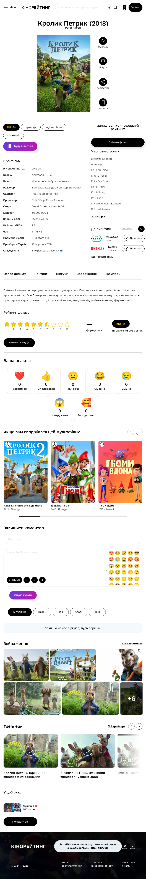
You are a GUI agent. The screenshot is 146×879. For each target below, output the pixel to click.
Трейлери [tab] (113, 273)
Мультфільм (54, 127)
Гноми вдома (106, 505)
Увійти (135, 7)
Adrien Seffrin (57, 206)
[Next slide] (139, 726)
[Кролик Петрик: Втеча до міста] (26, 472)
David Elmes (39, 206)
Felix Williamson (101, 209)
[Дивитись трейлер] (31, 751)
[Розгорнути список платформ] (141, 229)
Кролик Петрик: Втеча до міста (23, 505)
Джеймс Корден (101, 158)
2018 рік (36, 168)
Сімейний (13, 135)
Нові (61, 611)
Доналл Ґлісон (100, 170)
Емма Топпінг (54, 200)
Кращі (42, 611)
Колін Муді (98, 192)
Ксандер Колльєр (56, 187)
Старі (78, 611)
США (49, 175)
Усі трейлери (116, 726)
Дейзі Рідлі (98, 186)
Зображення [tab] (87, 273)
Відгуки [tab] (62, 273)
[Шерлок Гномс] (73, 472)
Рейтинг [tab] (41, 273)
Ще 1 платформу (102, 256)
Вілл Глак (38, 187)
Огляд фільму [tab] (15, 273)
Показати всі (20, 821)
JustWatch (126, 229)
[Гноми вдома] (120, 472)
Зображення (16, 643)
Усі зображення (132, 643)
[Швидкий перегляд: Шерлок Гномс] (54, 444)
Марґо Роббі (99, 175)
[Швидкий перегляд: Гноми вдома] (102, 444)
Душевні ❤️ (30, 806)
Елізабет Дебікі (101, 181)
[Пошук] (115, 8)
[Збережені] (124, 7)
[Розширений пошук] (109, 8)
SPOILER (14, 579)
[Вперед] (139, 432)
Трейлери (13, 726)
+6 (131, 698)
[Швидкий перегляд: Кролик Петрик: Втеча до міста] (7, 444)
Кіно (36, 7)
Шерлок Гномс (60, 505)
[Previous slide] (131, 726)
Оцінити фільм (117, 142)
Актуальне (20, 611)
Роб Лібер (38, 193)
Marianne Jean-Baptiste (106, 203)
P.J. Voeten (75, 187)
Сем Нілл (97, 198)
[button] (26, 665)
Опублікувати (23, 595)
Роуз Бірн (97, 164)
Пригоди (30, 127)
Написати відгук (19, 342)
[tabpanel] (73, 295)
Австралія (38, 175)
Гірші (97, 611)
